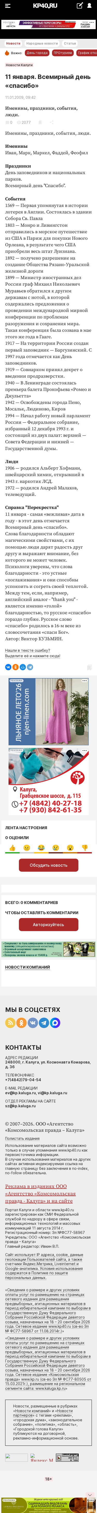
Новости (13, 43)
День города (37, 53)
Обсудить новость (49, 865)
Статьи (70, 43)
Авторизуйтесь (48, 924)
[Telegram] (30, 667)
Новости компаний (27, 967)
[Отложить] (40, 122)
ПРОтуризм (63, 53)
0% (12, 847)
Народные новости (42, 43)
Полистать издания (22, 1138)
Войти (89, 6)
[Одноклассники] (15, 667)
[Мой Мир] (23, 667)
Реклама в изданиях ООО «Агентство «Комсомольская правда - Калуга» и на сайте (40, 1193)
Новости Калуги (19, 65)
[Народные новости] (80, 5)
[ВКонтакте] (8, 667)
